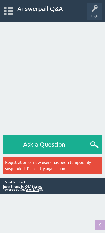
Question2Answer (32, 189)
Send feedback (15, 182)
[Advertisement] (52, 77)
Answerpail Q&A (40, 8)
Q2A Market (33, 186)
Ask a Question (44, 144)
